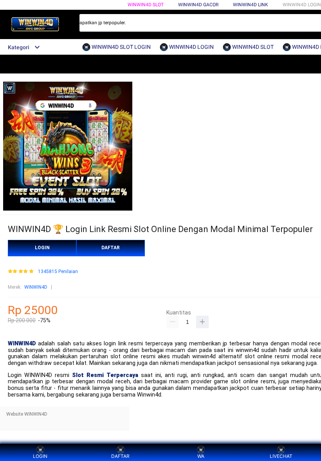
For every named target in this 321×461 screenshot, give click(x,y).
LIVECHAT (281, 456)
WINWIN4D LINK (250, 4)
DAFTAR (110, 247)
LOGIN (42, 247)
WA (200, 456)
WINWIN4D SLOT (146, 4)
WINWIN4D (35, 287)
